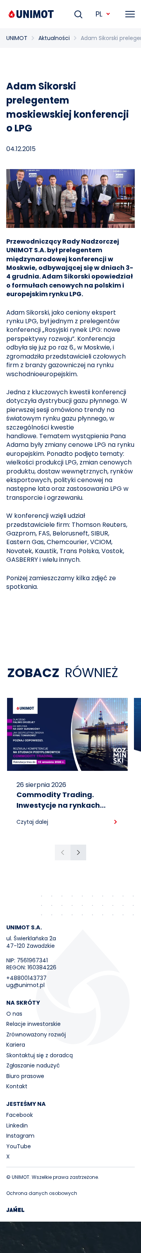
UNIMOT (16, 38)
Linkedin (17, 1125)
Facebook (19, 1114)
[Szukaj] (78, 14)
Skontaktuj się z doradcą (39, 1055)
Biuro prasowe (25, 1076)
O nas (14, 1013)
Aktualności (54, 38)
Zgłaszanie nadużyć (33, 1065)
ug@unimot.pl (25, 985)
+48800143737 (26, 978)
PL (99, 14)
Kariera (15, 1044)
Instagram (20, 1135)
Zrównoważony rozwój (36, 1034)
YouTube (18, 1146)
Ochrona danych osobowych (41, 1193)
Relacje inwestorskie (33, 1023)
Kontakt (16, 1086)
